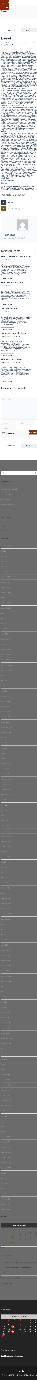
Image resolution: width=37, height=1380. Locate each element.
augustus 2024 (6, 670)
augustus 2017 (6, 1106)
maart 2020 (5, 945)
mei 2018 (4, 1059)
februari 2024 (5, 701)
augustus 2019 (6, 981)
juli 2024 (3, 675)
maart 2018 (5, 1069)
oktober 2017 (5, 1095)
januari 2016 (5, 1204)
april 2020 (4, 940)
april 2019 (4, 1002)
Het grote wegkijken (12, 282)
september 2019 (6, 976)
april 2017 (4, 1126)
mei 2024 (4, 686)
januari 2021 (5, 893)
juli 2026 (3, 551)
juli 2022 (3, 800)
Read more (7, 278)
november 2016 (6, 1152)
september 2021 (6, 852)
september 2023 (6, 727)
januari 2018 (5, 1080)
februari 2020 (5, 950)
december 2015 (6, 1209)
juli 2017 (3, 1111)
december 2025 (6, 587)
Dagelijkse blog (19, 43)
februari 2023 (5, 763)
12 (12, 1237)
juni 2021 (4, 867)
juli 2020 (3, 924)
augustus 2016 (6, 1168)
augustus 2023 (6, 732)
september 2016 (6, 1163)
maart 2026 (5, 572)
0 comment (30, 43)
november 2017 (6, 1090)
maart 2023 (5, 758)
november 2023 (6, 717)
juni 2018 (4, 1054)
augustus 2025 (6, 608)
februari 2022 (5, 826)
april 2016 (4, 1188)
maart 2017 (5, 1131)
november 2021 (6, 841)
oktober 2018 (5, 1033)
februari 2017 (5, 1137)
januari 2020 (5, 955)
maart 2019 (5, 1007)
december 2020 (6, 898)
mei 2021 (4, 872)
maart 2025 (5, 634)
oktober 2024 (5, 660)
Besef (6, 38)
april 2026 (4, 566)
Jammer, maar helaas (13, 333)
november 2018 (6, 1028)
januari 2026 (5, 582)
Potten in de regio (23, 1273)
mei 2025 (4, 623)
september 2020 (6, 914)
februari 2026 (5, 577)
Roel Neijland (7, 43)
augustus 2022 (6, 794)
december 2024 (6, 649)
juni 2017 (4, 1116)
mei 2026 (4, 561)
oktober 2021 (5, 846)
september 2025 (6, 603)
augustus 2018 (6, 1043)
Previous (11, 30)
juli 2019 (3, 986)
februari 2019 (5, 1012)
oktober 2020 (5, 909)
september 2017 (6, 1100)
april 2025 (4, 629)
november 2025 (6, 592)
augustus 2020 (6, 919)
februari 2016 (5, 1199)
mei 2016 (4, 1183)
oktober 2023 (5, 722)
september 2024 (6, 665)
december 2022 (6, 774)
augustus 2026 (6, 546)
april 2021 (4, 877)
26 (12, 1242)
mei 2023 (4, 748)
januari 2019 (5, 1017)
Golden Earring (16, 1278)
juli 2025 (3, 613)
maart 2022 (5, 820)
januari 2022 (5, 831)
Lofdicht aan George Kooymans (25, 1262)
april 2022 (4, 815)
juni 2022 (4, 805)
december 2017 (6, 1085)
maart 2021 (5, 883)
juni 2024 (4, 680)
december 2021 (6, 836)
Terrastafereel (9, 308)
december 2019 (6, 960)
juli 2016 (3, 1173)
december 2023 (6, 712)
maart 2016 (5, 1194)
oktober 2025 (5, 598)
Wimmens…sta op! (12, 359)
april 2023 (4, 753)
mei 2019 (4, 997)
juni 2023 (4, 743)
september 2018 (6, 1038)
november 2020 (6, 903)
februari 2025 (5, 639)
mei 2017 (4, 1121)
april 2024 (4, 691)
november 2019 (6, 966)
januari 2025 (5, 644)
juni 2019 (4, 991)
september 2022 (6, 789)
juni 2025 (4, 618)
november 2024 (6, 655)
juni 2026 (4, 556)
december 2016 (6, 1147)
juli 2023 (3, 737)
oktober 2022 (5, 784)
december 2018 (6, 1023)
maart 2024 (5, 696)
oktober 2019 (5, 971)
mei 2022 (4, 810)
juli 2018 (3, 1048)
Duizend (11, 1283)
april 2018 (4, 1064)
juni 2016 (4, 1178)
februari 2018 (5, 1074)
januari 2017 (5, 1142)
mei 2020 (4, 934)
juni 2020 (4, 929)
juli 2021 (3, 862)
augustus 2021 (6, 857)
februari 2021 (5, 888)
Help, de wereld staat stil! (16, 256)
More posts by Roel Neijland (14, 238)
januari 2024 (5, 706)
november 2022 (6, 779)
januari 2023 (5, 769)
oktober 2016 (5, 1157)
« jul (2, 1247)
